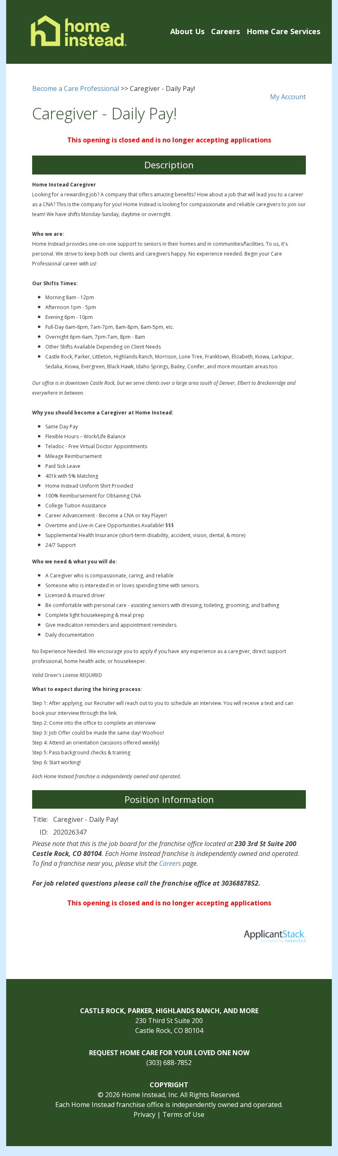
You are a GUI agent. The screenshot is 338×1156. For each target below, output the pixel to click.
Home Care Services (283, 31)
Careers (225, 31)
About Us (187, 31)
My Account (288, 96)
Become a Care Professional (75, 88)
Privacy (144, 1114)
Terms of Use (183, 1114)
